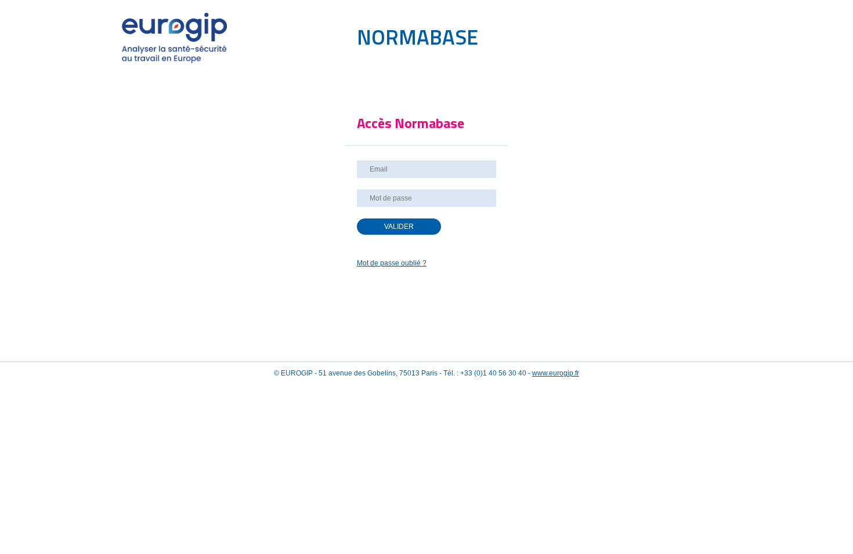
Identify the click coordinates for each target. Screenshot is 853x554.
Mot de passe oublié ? (391, 263)
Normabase (417, 37)
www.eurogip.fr (555, 373)
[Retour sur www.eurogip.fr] (201, 61)
